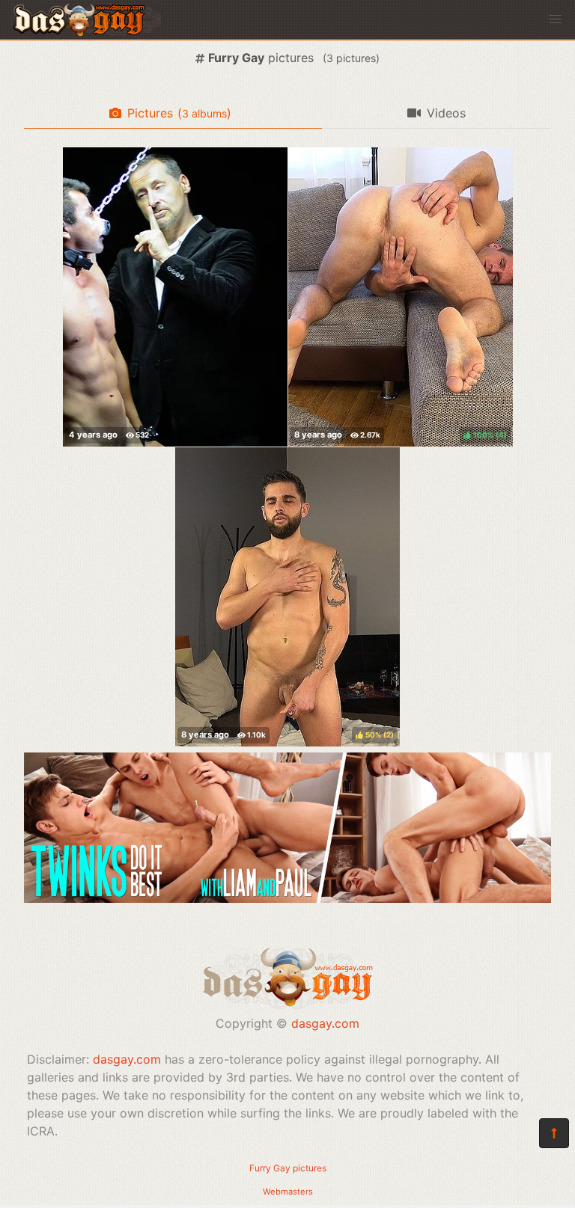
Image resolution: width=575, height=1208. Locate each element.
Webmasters (288, 1191)
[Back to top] (554, 1133)
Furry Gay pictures (287, 1168)
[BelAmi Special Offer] (287, 898)
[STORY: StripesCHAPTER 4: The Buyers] (175, 297)
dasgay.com (325, 1023)
